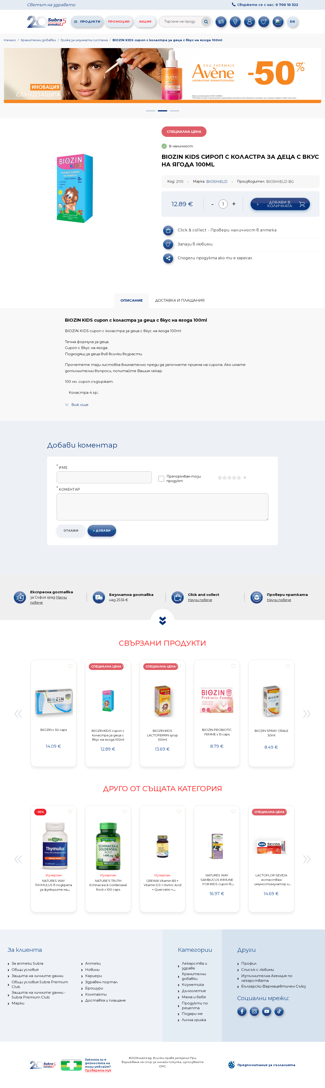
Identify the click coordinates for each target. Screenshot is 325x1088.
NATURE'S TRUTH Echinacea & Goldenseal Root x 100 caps (108, 885)
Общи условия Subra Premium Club (40, 984)
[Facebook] (242, 1011)
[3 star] (229, 477)
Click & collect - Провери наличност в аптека (227, 230)
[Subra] (47, 21)
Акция (145, 21)
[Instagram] (254, 1011)
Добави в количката (279, 204)
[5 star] (238, 477)
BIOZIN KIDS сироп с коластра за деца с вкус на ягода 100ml (167, 40)
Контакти (96, 994)
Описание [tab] (131, 300)
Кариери (93, 975)
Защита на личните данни (37, 975)
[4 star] (234, 477)
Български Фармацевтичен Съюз (273, 986)
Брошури (94, 988)
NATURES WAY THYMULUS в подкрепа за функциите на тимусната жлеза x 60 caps (53, 889)
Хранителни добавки (38, 40)
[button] (150, 110)
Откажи (71, 530)
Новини (92, 969)
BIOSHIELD (216, 181)
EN (292, 21)
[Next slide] (307, 714)
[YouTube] (266, 1011)
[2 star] (224, 477)
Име (62, 468)
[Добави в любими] (70, 666)
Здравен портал (101, 982)
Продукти (90, 21)
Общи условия (25, 969)
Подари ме (192, 1013)
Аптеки (93, 963)
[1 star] (219, 477)
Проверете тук (98, 1070)
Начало (10, 40)
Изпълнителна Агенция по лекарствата (266, 978)
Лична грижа (194, 1020)
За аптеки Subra (27, 963)
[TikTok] (279, 1011)
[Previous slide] (18, 714)
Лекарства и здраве (194, 965)
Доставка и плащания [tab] (180, 300)
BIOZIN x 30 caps (53, 730)
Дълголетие (194, 990)
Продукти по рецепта (195, 1005)
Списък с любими (257, 969)
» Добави (102, 530)
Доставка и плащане (105, 1000)
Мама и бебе (194, 997)
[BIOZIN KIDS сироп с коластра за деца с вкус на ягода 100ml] (75, 188)
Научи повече (200, 600)
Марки (18, 1003)
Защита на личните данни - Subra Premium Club (39, 994)
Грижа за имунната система (84, 40)
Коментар (68, 490)
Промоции (118, 21)
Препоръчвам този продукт (184, 478)
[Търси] (206, 21)
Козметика (193, 984)
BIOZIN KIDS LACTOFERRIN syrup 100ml (162, 735)
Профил (248, 963)
